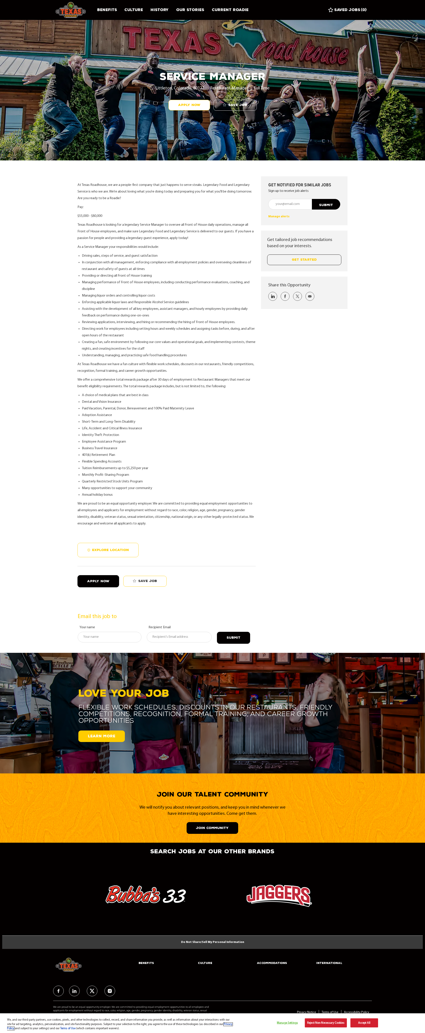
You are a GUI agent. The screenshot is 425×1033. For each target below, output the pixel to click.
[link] (279, 216)
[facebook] (58, 991)
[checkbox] (235, 105)
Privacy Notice (306, 1012)
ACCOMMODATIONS (272, 963)
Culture (133, 10)
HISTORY (160, 10)
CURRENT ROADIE (230, 10)
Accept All (364, 1022)
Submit (233, 638)
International (329, 963)
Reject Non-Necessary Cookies (325, 1022)
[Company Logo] (74, 10)
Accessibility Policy (356, 1012)
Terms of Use (330, 1012)
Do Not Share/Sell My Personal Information (212, 942)
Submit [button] (326, 205)
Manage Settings (287, 1022)
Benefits (107, 10)
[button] (189, 105)
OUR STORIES (190, 10)
